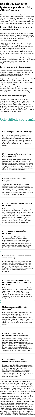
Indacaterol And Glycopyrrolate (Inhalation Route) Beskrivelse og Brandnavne (17, 402)
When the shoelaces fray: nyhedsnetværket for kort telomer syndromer (15, 382)
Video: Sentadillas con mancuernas (24, 414)
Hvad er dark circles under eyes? (24, 390)
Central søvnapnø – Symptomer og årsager (16, 384)
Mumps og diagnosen (25, 408)
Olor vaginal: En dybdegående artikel (11, 409)
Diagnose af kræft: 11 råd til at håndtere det (17, 412)
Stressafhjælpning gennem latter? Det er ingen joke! (16, 385)
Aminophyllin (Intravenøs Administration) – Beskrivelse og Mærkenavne (17, 407)
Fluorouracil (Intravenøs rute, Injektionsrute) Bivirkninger (17, 391)
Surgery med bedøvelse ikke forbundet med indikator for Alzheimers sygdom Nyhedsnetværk (16, 399)
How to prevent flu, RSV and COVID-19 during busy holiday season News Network (16, 397)
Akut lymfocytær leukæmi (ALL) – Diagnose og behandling (16, 410)
